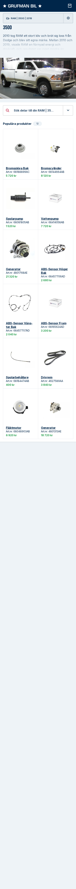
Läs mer (38, 94)
